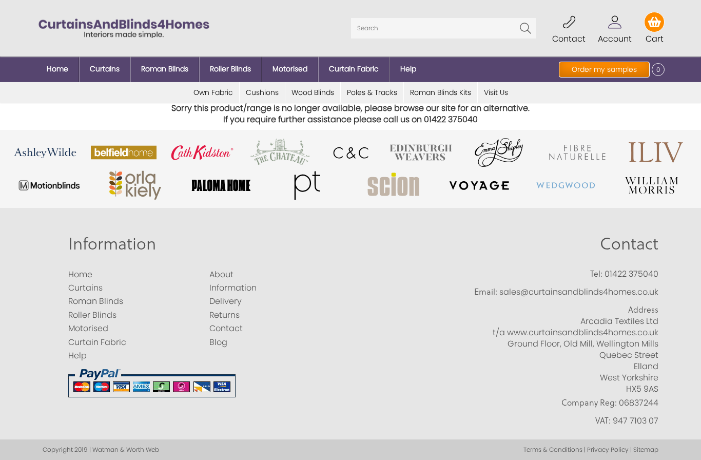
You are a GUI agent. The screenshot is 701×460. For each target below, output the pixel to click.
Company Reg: (589, 402)
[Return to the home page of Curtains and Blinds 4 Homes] (123, 27)
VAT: (603, 420)
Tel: (596, 273)
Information (112, 244)
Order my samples (604, 69)
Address (643, 309)
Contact (629, 244)
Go (525, 28)
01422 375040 (631, 274)
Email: (485, 291)
